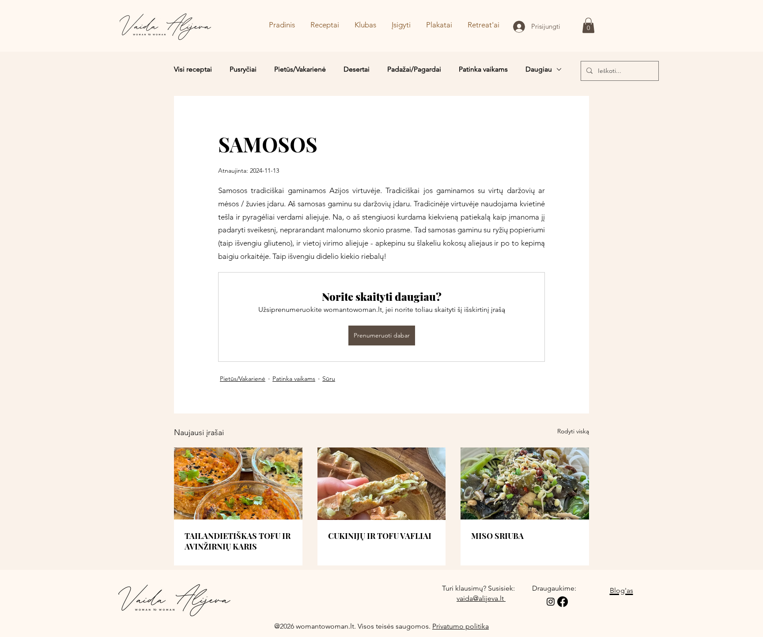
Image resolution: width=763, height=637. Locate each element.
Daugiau (538, 69)
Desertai (357, 69)
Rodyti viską (573, 431)
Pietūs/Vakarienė (300, 69)
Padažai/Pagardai (414, 69)
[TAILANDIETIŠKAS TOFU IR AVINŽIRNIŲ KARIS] (238, 483)
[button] (588, 25)
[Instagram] (550, 601)
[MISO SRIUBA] (525, 483)
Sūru (328, 379)
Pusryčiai (243, 69)
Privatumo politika (460, 626)
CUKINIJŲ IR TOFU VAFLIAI (379, 536)
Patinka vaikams (483, 69)
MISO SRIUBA (497, 536)
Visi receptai (193, 69)
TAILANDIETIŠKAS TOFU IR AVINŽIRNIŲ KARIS (238, 541)
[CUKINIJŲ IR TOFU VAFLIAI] (381, 483)
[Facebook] (562, 601)
